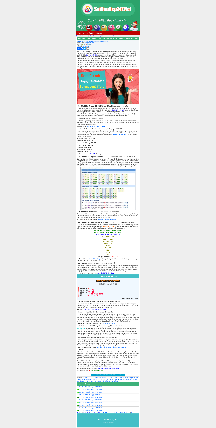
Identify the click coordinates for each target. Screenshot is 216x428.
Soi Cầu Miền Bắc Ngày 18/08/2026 (90, 397)
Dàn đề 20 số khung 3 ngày (107, 219)
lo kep (110, 378)
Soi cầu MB (92, 381)
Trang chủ (81, 33)
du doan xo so (87, 378)
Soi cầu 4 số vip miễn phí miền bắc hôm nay (111, 347)
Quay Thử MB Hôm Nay (106, 412)
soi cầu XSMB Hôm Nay (106, 273)
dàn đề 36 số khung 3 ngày (96, 126)
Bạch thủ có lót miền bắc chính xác (95, 309)
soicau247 (110, 36)
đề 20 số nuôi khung (109, 323)
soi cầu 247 (86, 46)
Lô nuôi (115, 378)
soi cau (95, 379)
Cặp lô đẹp (79, 412)
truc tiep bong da (126, 412)
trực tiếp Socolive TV (117, 412)
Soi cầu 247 (90, 33)
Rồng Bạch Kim (87, 379)
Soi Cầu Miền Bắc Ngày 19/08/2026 (90, 395)
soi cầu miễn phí (114, 381)
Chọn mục (99, 33)
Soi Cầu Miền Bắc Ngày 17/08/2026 (90, 400)
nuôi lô (79, 379)
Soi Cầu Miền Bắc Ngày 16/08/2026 (90, 402)
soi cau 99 (133, 379)
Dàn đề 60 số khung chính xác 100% (91, 412)
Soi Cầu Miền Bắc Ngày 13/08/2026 (90, 410)
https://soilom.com (82, 36)
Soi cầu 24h (110, 379)
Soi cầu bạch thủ (82, 381)
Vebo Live (133, 412)
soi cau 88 (126, 379)
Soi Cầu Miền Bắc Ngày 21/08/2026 (90, 389)
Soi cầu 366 (118, 379)
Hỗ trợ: (79, 44)
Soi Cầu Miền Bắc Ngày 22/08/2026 (90, 387)
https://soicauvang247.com (97, 36)
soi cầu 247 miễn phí (94, 259)
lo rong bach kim (132, 378)
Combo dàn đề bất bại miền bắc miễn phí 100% (108, 374)
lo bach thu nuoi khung (100, 378)
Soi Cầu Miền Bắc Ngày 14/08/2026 (90, 408)
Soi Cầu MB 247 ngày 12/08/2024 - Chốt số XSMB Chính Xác (92, 41)
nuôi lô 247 (91, 154)
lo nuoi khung (122, 378)
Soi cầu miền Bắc (102, 381)
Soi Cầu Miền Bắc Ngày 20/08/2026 (90, 392)
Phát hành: (80, 43)
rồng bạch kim (89, 43)
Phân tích (89, 38)
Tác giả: (80, 46)
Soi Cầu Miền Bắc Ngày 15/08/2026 (90, 405)
